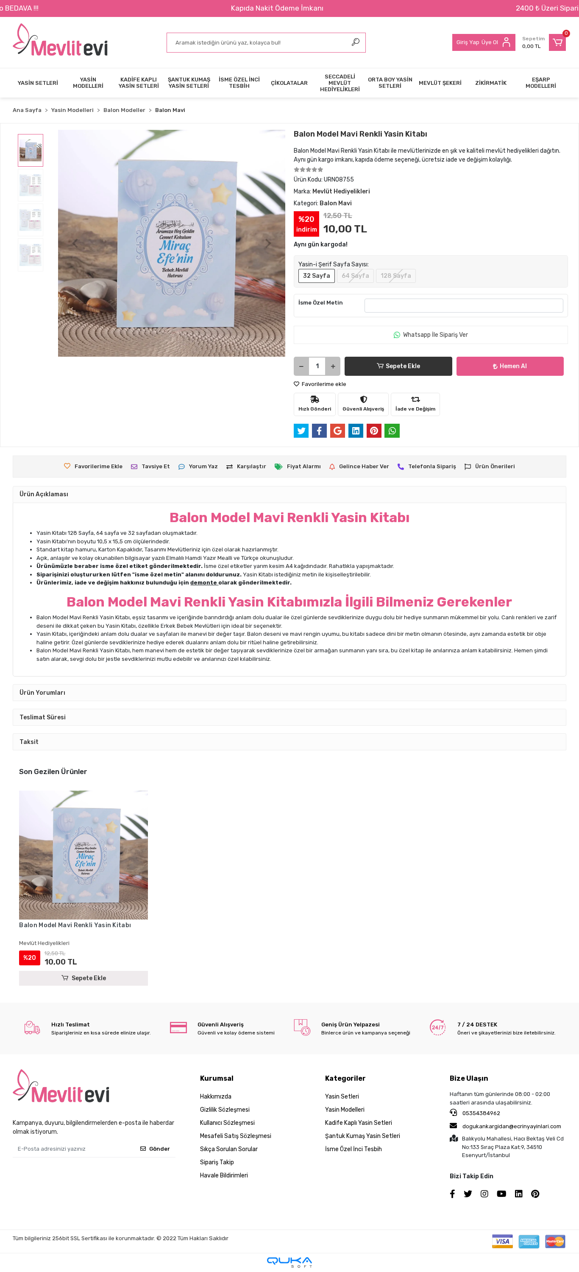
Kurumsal (217, 1078)
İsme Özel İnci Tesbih (353, 1149)
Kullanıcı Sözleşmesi (227, 1123)
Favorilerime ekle (323, 384)
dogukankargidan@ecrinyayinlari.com (511, 1126)
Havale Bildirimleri (224, 1175)
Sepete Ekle (403, 366)
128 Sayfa (396, 276)
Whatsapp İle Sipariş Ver (435, 334)
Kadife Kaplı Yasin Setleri (358, 1123)
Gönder (159, 1149)
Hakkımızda (215, 1096)
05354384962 (480, 1113)
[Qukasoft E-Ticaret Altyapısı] (289, 1262)
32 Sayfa (316, 276)
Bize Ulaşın (469, 1078)
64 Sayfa (355, 276)
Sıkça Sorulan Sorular (229, 1149)
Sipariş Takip (217, 1162)
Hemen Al (513, 366)
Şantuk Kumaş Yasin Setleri (362, 1136)
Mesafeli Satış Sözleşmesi (235, 1136)
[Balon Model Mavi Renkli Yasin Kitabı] (83, 855)
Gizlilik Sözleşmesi (225, 1109)
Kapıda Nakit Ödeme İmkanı (277, 8)
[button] (544, 42)
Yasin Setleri (342, 1096)
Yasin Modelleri (345, 1109)
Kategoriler (345, 1078)
